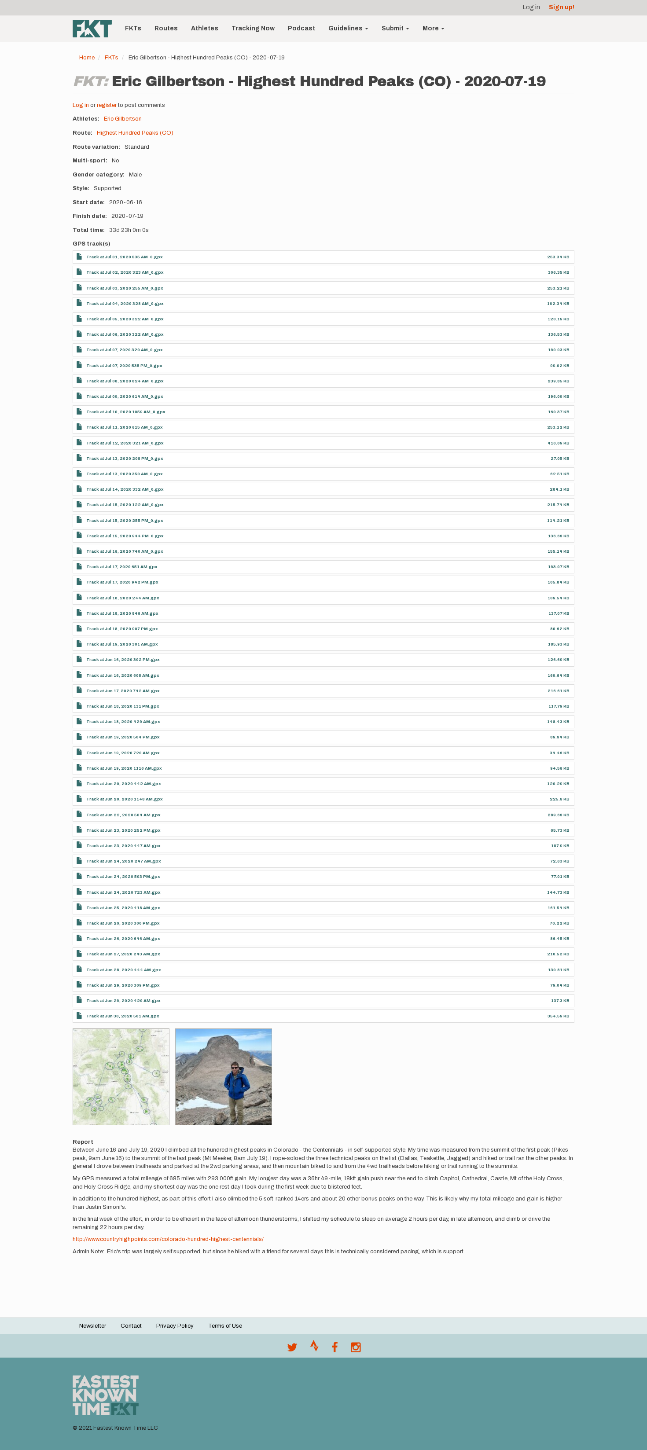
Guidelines (346, 28)
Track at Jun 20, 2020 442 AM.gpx (123, 783)
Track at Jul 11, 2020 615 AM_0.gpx (124, 427)
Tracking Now (253, 28)
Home (87, 58)
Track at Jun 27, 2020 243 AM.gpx (123, 953)
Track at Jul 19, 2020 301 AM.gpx (122, 644)
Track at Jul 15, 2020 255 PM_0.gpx (124, 520)
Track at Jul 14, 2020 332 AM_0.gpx (125, 489)
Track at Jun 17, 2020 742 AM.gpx (123, 690)
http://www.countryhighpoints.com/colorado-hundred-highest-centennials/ (168, 1239)
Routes (166, 28)
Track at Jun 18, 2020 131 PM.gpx (122, 706)
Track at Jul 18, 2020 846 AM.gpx (122, 613)
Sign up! (561, 7)
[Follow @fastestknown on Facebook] (334, 1350)
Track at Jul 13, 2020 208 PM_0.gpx (124, 458)
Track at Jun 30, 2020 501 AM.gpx (122, 1015)
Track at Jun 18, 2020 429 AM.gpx (123, 721)
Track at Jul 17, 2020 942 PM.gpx (122, 582)
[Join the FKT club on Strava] (314, 1350)
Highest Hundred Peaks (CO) (135, 133)
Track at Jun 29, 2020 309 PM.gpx (123, 985)
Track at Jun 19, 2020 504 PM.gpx (123, 736)
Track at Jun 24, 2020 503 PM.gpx (123, 876)
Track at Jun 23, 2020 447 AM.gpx (123, 845)
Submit (393, 28)
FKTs (133, 28)
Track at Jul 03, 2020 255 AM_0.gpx (124, 288)
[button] (121, 1076)
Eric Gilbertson (123, 119)
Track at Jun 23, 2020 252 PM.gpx (123, 830)
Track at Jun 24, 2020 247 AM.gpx (123, 861)
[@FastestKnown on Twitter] (292, 1350)
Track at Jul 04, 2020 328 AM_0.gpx (125, 303)
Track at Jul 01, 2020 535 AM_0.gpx (124, 256)
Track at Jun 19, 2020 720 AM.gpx (123, 752)
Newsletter (92, 1326)
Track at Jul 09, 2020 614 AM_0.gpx (124, 396)
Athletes (204, 28)
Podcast (301, 28)
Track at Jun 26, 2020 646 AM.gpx (123, 938)
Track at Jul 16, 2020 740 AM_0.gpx (124, 551)
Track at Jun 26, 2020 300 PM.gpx (123, 923)
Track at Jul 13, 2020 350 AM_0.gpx (124, 473)
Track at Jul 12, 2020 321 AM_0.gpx (125, 443)
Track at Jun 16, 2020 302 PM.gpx (123, 659)
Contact (131, 1326)
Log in (531, 7)
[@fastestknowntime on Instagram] (355, 1350)
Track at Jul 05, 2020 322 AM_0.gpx (125, 318)
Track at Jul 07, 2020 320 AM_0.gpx (124, 349)
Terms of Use (225, 1326)
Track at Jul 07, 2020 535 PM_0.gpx (124, 365)
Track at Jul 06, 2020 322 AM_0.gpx (125, 334)
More (431, 28)
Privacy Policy (175, 1326)
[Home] (95, 28)
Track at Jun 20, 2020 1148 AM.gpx (124, 799)
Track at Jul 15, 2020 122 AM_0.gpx (125, 504)
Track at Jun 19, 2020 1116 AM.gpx (124, 768)
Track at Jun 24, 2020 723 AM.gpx (123, 892)
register (107, 105)
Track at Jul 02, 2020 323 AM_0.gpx (125, 272)
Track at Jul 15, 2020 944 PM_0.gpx (125, 535)
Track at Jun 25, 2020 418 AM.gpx (123, 907)
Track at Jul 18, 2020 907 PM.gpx (122, 628)
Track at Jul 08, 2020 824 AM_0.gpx (125, 380)
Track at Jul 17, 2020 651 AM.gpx (122, 566)
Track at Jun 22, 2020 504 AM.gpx (123, 814)
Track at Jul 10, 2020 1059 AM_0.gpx (125, 411)
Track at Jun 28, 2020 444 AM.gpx (123, 969)
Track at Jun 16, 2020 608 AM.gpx (122, 675)
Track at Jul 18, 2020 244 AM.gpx (122, 597)
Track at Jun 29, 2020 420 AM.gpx (123, 1000)
